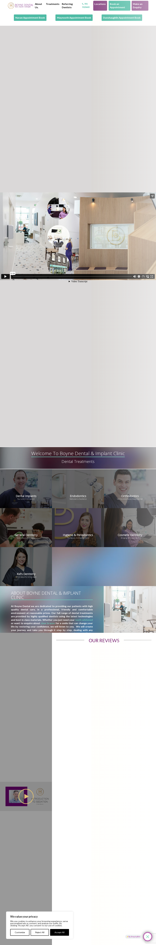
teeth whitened (84, 619)
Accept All (59, 932)
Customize (20, 932)
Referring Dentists (67, 5)
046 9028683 (86, 5)
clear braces (48, 623)
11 (21, 6)
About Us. (38, 5)
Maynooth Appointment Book (74, 17)
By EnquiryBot (134, 937)
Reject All (39, 932)
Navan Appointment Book (30, 17)
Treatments (52, 3)
